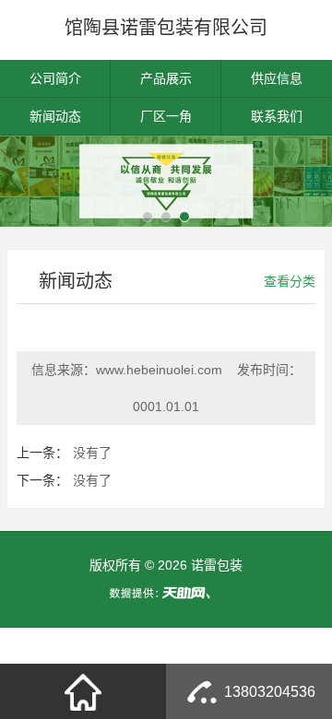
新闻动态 (55, 116)
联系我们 (276, 116)
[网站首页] (83, 691)
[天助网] (166, 592)
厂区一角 (166, 116)
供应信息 (276, 78)
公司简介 (55, 78)
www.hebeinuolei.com (159, 369)
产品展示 (166, 78)
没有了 (92, 452)
